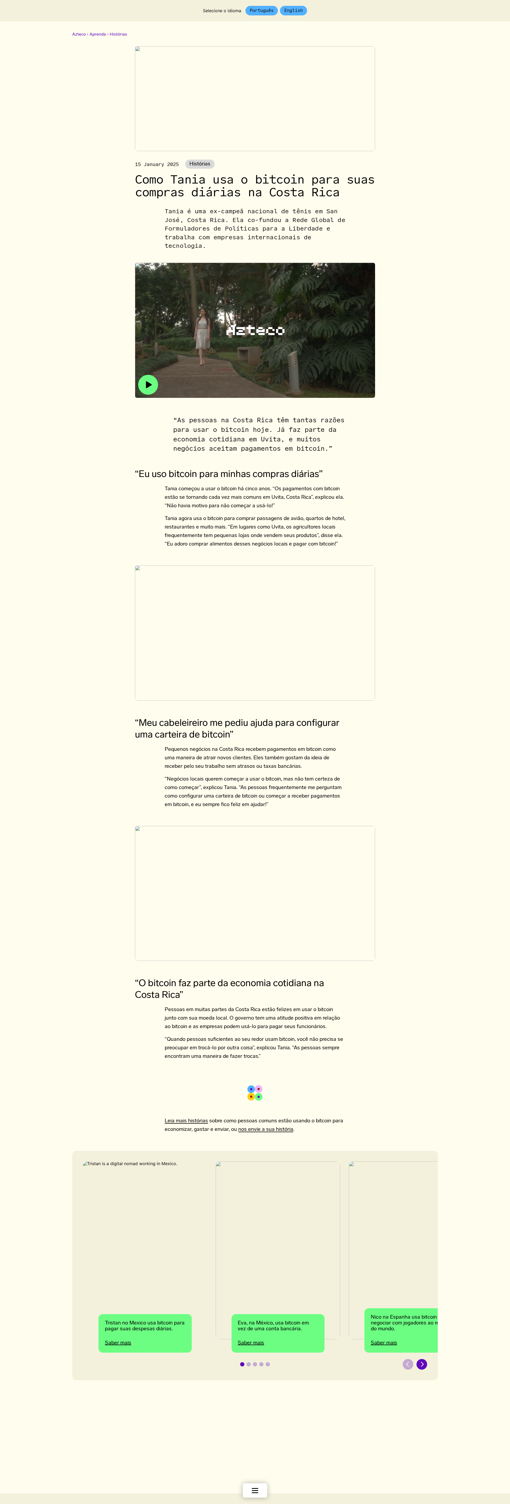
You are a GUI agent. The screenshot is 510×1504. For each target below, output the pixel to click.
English (293, 10)
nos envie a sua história (265, 1129)
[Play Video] (255, 330)
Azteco (79, 34)
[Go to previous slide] (408, 1364)
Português (262, 10)
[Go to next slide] (421, 1364)
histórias (199, 164)
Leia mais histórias (186, 1121)
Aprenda (98, 34)
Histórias (118, 34)
